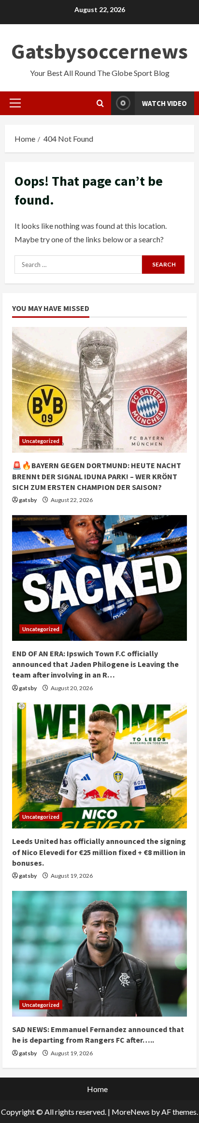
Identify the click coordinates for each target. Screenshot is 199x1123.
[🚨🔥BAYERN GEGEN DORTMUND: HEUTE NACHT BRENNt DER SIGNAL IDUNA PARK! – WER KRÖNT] (99, 390)
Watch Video (164, 103)
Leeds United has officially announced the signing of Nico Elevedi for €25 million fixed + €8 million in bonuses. (99, 852)
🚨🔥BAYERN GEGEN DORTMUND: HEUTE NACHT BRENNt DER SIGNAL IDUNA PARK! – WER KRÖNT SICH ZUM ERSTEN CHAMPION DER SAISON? (96, 476)
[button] (15, 103)
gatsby (28, 499)
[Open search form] (100, 103)
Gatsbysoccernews (99, 51)
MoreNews (131, 1111)
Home (97, 1088)
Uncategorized (40, 441)
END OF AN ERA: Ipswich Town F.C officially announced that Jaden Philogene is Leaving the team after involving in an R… (95, 664)
